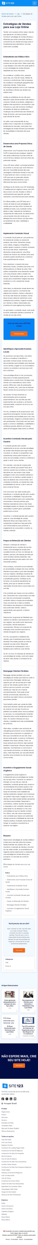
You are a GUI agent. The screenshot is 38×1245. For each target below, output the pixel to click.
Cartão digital (5, 1170)
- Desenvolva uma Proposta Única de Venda (18, 881)
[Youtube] (15, 1099)
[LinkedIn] (11, 1099)
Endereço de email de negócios (11, 1173)
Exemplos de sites (7, 1123)
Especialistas (5, 1217)
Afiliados (4, 1214)
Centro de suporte (7, 1206)
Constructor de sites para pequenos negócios (16, 1167)
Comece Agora (19, 334)
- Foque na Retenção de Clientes (17, 901)
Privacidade (14, 1239)
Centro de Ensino (7, 14)
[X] (7, 1099)
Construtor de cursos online (10, 1181)
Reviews (4, 1120)
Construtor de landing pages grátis (12, 1148)
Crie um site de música (9, 1159)
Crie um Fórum (6, 1178)
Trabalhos (7, 1211)
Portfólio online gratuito (9, 1164)
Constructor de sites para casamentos (13, 1162)
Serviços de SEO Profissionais (11, 1195)
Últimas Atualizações (8, 1131)
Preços (3, 1114)
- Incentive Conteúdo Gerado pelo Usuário (17, 896)
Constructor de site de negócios (12, 1151)
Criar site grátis (6, 1140)
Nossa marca (5, 1220)
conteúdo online (25, 209)
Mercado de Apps (10, 1128)
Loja (18, 14)
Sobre (3, 1203)
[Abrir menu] (34, 3)
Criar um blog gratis (7, 1175)
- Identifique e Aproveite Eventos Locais (17, 890)
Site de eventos (6, 1156)
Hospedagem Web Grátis (9, 1189)
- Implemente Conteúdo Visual (16, 886)
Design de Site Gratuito (8, 1192)
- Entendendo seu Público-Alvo (16, 876)
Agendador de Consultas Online (11, 1186)
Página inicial (5, 1112)
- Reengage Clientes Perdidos (15, 905)
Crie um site (19, 950)
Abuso (21, 1239)
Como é (8, 966)
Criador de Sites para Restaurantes (12, 1184)
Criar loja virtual (6, 1142)
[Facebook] (3, 1099)
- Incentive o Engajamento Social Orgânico (17, 910)
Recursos (4, 1117)
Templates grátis (6, 1125)
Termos (7, 1239)
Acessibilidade (28, 1239)
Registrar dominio (7, 1145)
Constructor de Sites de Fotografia (12, 1153)
